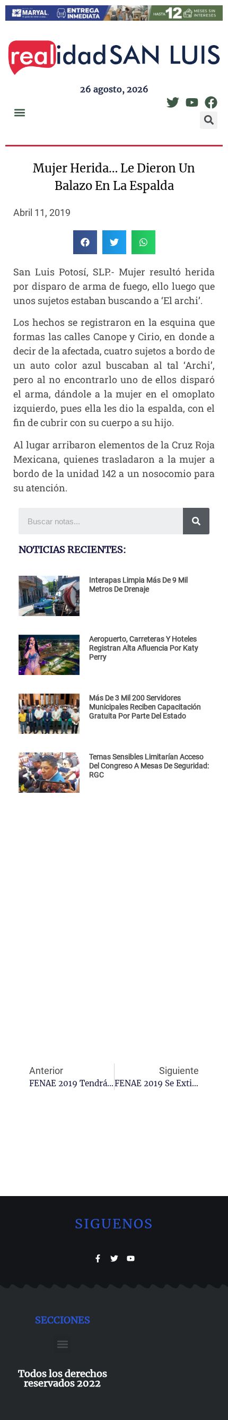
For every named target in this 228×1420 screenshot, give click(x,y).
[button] (19, 112)
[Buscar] (196, 521)
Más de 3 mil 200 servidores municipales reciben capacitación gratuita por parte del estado (145, 707)
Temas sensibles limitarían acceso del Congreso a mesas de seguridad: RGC (149, 765)
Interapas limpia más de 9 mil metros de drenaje (138, 584)
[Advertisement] (114, 917)
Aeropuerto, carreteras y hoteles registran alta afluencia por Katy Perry (143, 648)
